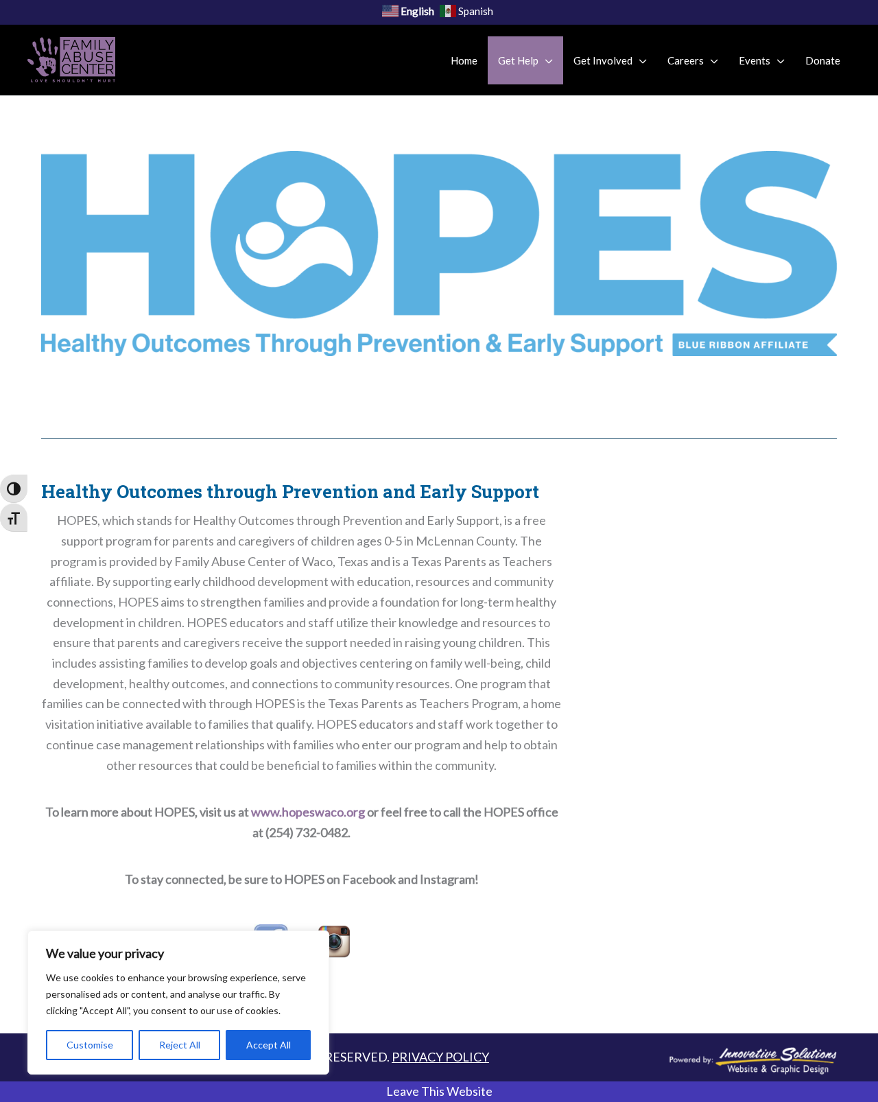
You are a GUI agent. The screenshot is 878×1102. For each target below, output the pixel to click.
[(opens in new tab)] (753, 1058)
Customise (90, 1045)
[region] (178, 1002)
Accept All (268, 1045)
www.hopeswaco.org (308, 811)
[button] (439, 1091)
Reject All (179, 1045)
